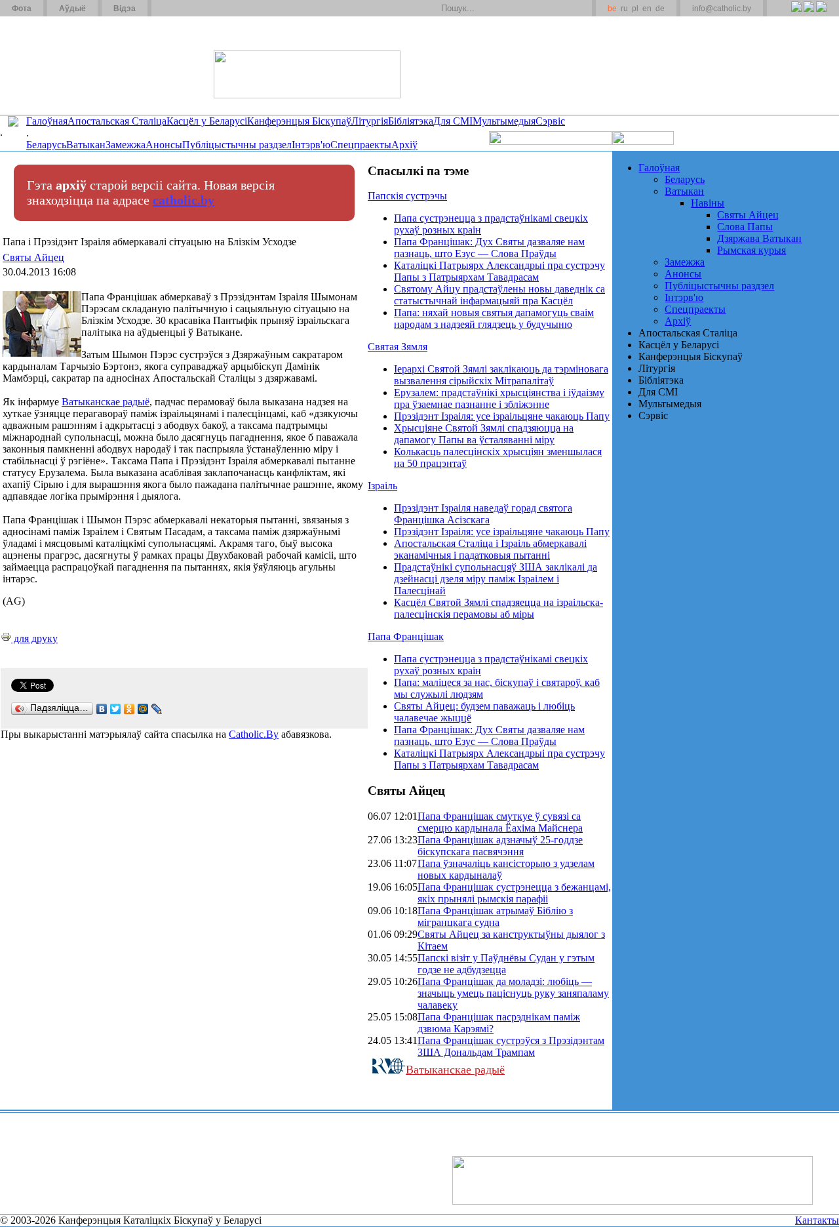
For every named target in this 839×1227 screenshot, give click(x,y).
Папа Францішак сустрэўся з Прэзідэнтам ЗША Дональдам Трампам (511, 1046)
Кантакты (817, 1220)
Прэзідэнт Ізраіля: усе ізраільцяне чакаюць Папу (502, 416)
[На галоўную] (49, 65)
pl (635, 8)
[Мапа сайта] (199, 8)
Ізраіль (382, 485)
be (612, 8)
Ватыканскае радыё (105, 401)
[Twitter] (808, 13)
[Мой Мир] (143, 708)
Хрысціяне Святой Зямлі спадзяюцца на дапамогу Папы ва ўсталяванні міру (484, 433)
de (660, 8)
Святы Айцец (33, 257)
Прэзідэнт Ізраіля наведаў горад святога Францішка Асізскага (483, 513)
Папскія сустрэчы (407, 195)
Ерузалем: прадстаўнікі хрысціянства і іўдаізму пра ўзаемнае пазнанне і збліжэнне (499, 398)
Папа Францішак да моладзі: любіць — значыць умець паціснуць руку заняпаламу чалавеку (513, 993)
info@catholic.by (721, 8)
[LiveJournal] (157, 708)
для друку (34, 638)
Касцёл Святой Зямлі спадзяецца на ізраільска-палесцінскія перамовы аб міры (498, 608)
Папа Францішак (406, 636)
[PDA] (784, 13)
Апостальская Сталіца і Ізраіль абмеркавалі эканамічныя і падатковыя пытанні (490, 549)
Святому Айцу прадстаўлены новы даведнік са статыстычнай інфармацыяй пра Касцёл (499, 294)
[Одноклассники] (129, 708)
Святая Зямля (397, 346)
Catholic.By (254, 734)
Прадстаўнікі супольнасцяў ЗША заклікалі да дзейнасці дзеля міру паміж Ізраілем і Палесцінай (495, 578)
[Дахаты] (166, 8)
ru (624, 8)
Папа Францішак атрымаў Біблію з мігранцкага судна (495, 916)
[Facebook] (821, 13)
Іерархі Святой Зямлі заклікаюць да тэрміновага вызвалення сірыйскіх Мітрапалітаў (501, 374)
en (647, 8)
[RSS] (796, 13)
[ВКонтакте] (102, 708)
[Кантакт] (182, 8)
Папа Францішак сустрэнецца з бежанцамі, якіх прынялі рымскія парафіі (514, 892)
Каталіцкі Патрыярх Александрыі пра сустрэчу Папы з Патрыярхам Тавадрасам (499, 271)
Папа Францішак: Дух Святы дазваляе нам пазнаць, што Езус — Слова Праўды (489, 247)
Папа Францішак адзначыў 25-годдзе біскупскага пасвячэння (500, 845)
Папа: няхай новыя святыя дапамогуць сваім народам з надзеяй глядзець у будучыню (494, 318)
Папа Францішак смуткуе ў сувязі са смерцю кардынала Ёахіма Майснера (500, 822)
